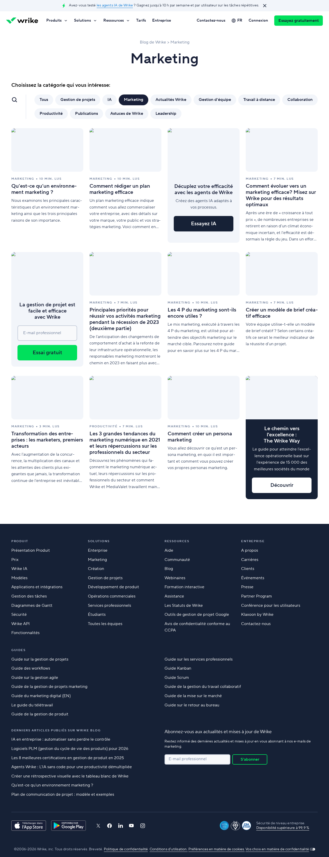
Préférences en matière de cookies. (216, 849)
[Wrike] (22, 20)
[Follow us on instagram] (142, 825)
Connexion (258, 20)
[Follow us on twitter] (98, 825)
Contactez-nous (211, 20)
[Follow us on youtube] (131, 825)
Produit (19, 541)
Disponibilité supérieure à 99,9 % (282, 828)
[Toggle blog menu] (14, 99)
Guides (18, 650)
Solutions (82, 20)
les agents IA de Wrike (115, 5)
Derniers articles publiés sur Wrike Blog (55, 730)
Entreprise (161, 20)
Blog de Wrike (153, 42)
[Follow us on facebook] (109, 825)
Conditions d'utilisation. (169, 849)
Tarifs (141, 20)
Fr (239, 20)
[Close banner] (264, 5)
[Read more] (47, 185)
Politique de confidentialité (126, 849)
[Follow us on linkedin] (120, 825)
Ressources (113, 20)
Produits (54, 20)
